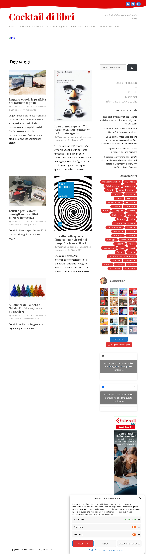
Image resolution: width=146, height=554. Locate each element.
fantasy (131, 198)
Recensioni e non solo (31, 26)
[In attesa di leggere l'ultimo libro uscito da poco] (104, 321)
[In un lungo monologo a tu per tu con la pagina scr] (133, 292)
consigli (117, 194)
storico (107, 264)
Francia (116, 206)
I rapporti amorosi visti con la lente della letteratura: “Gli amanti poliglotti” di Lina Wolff (118, 120)
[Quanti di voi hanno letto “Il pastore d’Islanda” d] (133, 330)
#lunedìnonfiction (111, 181)
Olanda (131, 235)
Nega (105, 543)
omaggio (111, 239)
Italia (132, 219)
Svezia (119, 264)
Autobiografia (112, 186)
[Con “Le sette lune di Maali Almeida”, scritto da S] (123, 311)
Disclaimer (131, 97)
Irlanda (131, 215)
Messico (131, 227)
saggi (132, 248)
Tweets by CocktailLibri (118, 366)
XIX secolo (115, 268)
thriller (131, 264)
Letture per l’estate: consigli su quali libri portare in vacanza (23, 214)
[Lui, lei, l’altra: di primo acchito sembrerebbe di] (123, 292)
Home (12, 26)
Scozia (131, 252)
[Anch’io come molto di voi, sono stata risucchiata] (123, 321)
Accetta (83, 543)
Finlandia (130, 202)
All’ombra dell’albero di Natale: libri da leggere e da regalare (25, 308)
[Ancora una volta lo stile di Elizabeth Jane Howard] (114, 311)
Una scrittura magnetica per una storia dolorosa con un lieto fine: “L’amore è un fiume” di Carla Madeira (119, 140)
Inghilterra (117, 215)
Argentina (130, 181)
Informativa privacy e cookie (112, 550)
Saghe (120, 252)
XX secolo (130, 268)
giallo (105, 210)
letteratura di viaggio (124, 223)
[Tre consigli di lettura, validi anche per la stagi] (133, 311)
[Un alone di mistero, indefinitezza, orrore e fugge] (123, 301)
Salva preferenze (129, 543)
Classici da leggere (57, 26)
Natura (131, 231)
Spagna (116, 260)
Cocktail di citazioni (109, 26)
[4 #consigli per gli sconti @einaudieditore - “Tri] (114, 301)
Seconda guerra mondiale (122, 256)
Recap (132, 243)
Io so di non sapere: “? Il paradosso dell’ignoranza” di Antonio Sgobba (72, 129)
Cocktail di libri (41, 16)
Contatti (132, 92)
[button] (140, 498)
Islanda (121, 219)
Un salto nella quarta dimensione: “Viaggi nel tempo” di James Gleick (70, 239)
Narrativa (118, 231)
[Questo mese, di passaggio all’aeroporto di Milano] (114, 330)
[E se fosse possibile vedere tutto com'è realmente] (104, 330)
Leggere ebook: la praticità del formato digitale (27, 101)
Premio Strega (128, 239)
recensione (108, 248)
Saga (121, 248)
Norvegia (117, 235)
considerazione (127, 190)
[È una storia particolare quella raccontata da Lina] (104, 292)
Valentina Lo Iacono (21, 106)
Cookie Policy (94, 550)
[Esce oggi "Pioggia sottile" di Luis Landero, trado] (133, 321)
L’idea (134, 87)
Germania (130, 206)
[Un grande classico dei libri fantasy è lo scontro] (114, 321)
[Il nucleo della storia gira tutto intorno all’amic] (114, 292)
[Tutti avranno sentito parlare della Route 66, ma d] (104, 311)
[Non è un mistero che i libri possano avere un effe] (104, 301)
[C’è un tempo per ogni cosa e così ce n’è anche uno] (123, 330)
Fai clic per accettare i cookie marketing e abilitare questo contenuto (118, 366)
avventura (130, 186)
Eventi (119, 198)
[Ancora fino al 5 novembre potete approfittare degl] (133, 301)
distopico (130, 194)
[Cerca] (132, 67)
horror (131, 210)
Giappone (118, 210)
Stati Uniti (130, 260)
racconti (120, 243)
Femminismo (114, 202)
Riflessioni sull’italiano (83, 26)
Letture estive (115, 227)
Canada (110, 190)
